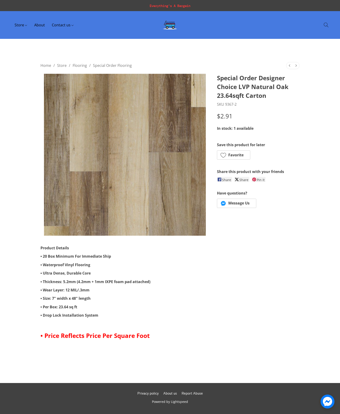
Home (45, 65)
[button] (170, 25)
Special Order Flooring (112, 65)
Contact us (61, 25)
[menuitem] (289, 65)
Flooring (80, 65)
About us (170, 393)
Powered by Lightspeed (170, 401)
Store (20, 25)
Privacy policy (148, 393)
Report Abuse (192, 393)
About (39, 25)
